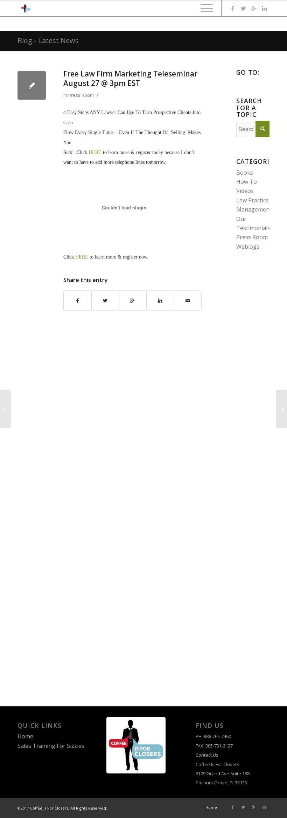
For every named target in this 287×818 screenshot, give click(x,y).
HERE (95, 152)
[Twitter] (243, 8)
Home (25, 736)
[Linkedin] (264, 8)
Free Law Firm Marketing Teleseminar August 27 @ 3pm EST (130, 78)
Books (244, 172)
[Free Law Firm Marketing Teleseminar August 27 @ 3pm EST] (32, 85)
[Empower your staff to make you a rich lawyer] (5, 409)
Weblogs (247, 246)
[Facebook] (232, 8)
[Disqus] (118, 416)
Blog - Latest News (48, 40)
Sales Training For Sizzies (51, 746)
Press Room (81, 95)
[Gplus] (253, 8)
